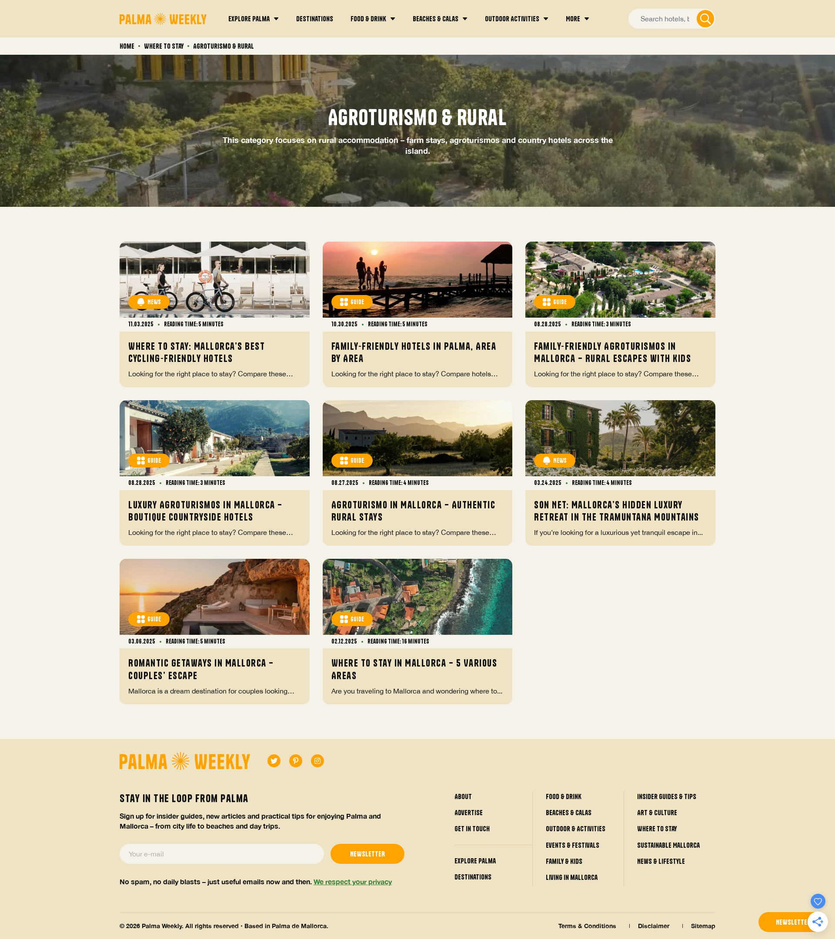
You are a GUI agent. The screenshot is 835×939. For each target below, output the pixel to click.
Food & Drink (563, 796)
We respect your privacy (353, 881)
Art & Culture (657, 812)
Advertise (468, 812)
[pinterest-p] (295, 760)
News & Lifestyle (661, 861)
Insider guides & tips (666, 796)
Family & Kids (564, 861)
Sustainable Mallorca (668, 845)
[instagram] (317, 760)
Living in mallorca (572, 877)
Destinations (472, 877)
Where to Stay (164, 46)
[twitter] (274, 760)
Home (127, 46)
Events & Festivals (572, 845)
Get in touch (472, 828)
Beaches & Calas (568, 812)
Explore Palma (475, 860)
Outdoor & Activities (575, 828)
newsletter (793, 922)
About (463, 796)
